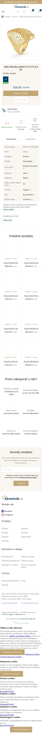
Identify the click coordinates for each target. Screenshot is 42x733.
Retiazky (5, 533)
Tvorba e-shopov (7, 614)
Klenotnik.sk (27, 161)
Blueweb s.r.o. (20, 614)
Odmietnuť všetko (32, 654)
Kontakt (5, 585)
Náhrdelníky (26, 537)
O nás (23, 581)
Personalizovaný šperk (10, 581)
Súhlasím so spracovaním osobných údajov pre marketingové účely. (21, 476)
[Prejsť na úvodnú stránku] (21, 7)
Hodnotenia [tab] (31, 139)
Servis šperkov (7, 557)
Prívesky (24, 533)
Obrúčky (5, 541)
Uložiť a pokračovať (21, 729)
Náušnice (25, 528)
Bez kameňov (28, 195)
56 (6, 79)
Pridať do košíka (20, 93)
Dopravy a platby (27, 557)
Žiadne (25, 178)
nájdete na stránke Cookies (20, 636)
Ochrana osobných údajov (28, 477)
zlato (25, 173)
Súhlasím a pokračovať (12, 652)
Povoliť (11, 691)
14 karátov (27, 199)
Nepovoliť (4, 691)
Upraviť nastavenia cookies (11, 657)
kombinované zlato (30, 166)
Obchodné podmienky (11, 561)
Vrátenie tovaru (27, 561)
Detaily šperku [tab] (11, 139)
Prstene (26, 156)
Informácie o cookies (10, 565)
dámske (26, 190)
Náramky (5, 537)
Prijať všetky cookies (11, 674)
